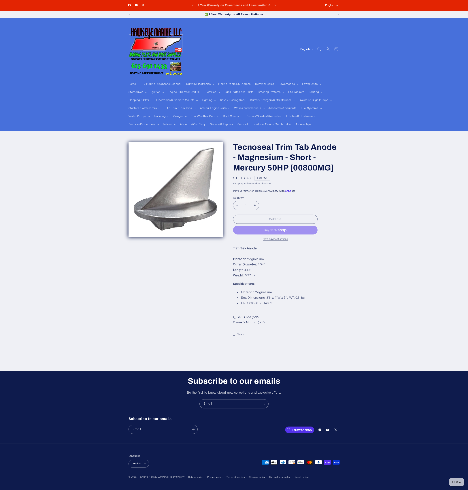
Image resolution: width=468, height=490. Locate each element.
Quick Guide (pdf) (246, 317)
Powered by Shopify (173, 477)
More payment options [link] (275, 239)
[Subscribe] (264, 403)
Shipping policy (257, 477)
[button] (200, 84)
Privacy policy (215, 477)
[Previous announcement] (193, 5)
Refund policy (196, 477)
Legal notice (302, 477)
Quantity (238, 198)
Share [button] (240, 334)
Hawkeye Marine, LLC (150, 477)
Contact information (280, 477)
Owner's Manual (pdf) (249, 322)
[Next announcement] (275, 5)
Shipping (238, 184)
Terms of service (236, 477)
